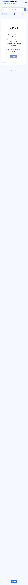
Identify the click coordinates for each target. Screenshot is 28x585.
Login (13, 51)
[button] (10, 14)
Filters (4, 14)
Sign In (14, 581)
